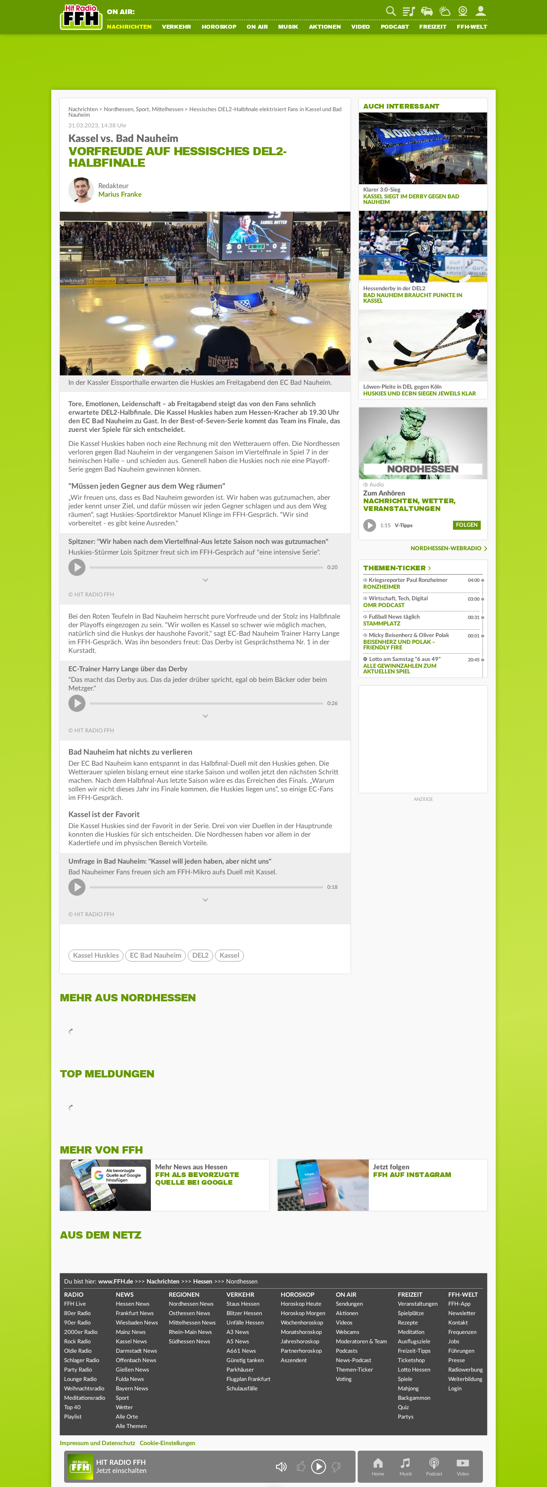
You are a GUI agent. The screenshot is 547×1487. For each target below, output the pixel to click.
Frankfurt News (135, 1313)
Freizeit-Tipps (414, 1351)
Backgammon (414, 1398)
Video (360, 27)
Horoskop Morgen (303, 1313)
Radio (73, 1295)
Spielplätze (411, 1313)
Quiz (403, 1407)
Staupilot (427, 8)
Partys (406, 1417)
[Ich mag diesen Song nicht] (335, 1466)
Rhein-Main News (190, 1332)
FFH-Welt (472, 27)
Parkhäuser (240, 1370)
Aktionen (325, 27)
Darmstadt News (136, 1351)
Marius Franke (120, 194)
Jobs (453, 1342)
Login (455, 1389)
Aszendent (294, 1360)
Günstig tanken (245, 1360)
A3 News (237, 1332)
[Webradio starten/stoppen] (318, 1466)
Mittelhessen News (192, 1323)
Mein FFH (480, 8)
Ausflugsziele (414, 1342)
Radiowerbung (465, 1370)
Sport (142, 109)
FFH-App (459, 1304)
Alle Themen (131, 1426)
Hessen (202, 1282)
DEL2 (200, 955)
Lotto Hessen (414, 1370)
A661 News (241, 1351)
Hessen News (133, 1304)
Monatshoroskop (301, 1332)
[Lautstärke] (281, 1466)
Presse (456, 1360)
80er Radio (77, 1313)
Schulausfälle (242, 1389)
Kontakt (458, 1323)
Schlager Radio (81, 1360)
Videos (344, 1323)
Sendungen (349, 1304)
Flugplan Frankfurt (248, 1379)
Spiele (405, 1379)
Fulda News (130, 1379)
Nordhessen (118, 109)
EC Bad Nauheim (155, 955)
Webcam (462, 8)
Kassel (229, 955)
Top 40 (72, 1407)
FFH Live (75, 1304)
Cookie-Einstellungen (167, 1443)
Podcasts (347, 1351)
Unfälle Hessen (245, 1323)
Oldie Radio (77, 1351)
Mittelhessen (167, 109)
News (125, 1295)
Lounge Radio (80, 1379)
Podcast (395, 27)
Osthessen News (189, 1313)
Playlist (409, 8)
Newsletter (462, 1313)
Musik (288, 27)
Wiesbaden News (137, 1323)
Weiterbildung (465, 1379)
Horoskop (219, 27)
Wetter (444, 8)
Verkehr (176, 27)
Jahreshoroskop (300, 1342)
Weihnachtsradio (84, 1389)
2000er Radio (80, 1332)
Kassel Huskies (96, 955)
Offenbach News (136, 1360)
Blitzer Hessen (244, 1313)
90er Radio (77, 1323)
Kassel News (131, 1342)
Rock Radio (77, 1342)
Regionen (184, 1295)
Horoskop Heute (301, 1304)
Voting (344, 1379)
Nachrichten (129, 27)
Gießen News (132, 1370)
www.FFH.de (115, 1282)
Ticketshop (411, 1360)
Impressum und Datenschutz (97, 1443)
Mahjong (408, 1389)
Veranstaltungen (418, 1304)
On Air (257, 27)
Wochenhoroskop (302, 1323)
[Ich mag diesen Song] (301, 1466)
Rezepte (408, 1323)
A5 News (237, 1342)
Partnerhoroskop (301, 1351)
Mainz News (131, 1332)
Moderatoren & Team (361, 1342)
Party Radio (78, 1370)
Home (378, 1474)
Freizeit (432, 27)
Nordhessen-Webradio (446, 549)
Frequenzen (462, 1332)
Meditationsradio (84, 1398)
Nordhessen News (191, 1304)
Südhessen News (189, 1342)
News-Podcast (353, 1360)
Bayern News (132, 1389)
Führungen (461, 1351)
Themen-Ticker (394, 568)
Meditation (411, 1332)
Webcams (347, 1332)
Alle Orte (127, 1417)
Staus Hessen (242, 1304)
